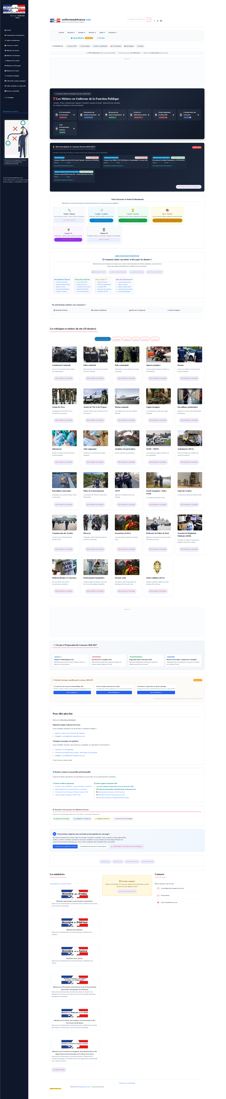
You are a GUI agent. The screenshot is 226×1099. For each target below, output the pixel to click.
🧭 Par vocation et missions (118, 272)
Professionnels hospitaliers (93, 578)
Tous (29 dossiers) (102, 339)
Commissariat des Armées (62, 533)
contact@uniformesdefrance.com (73, 736)
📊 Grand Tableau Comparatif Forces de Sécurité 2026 (115, 786)
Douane (181, 365)
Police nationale (89, 365)
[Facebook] (154, 21)
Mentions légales (8, 182)
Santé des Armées (185, 491)
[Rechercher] (149, 20)
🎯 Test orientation (115, 46)
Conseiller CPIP (102, 287)
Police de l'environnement (93, 491)
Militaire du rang (60, 287)
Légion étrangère (153, 407)
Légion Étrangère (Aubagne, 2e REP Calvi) (68, 795)
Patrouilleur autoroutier (61, 491)
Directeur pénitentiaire (124, 291)
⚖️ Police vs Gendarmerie (100, 46)
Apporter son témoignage (64, 749)
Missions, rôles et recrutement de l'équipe (70, 733)
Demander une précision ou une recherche (94, 846)
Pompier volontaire (61, 291)
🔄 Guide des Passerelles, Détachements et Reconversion (116, 789)
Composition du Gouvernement (60, 884)
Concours (112, 32)
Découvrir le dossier (63, 378)
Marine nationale (122, 407)
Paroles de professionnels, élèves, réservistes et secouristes (76, 752)
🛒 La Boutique (9, 97)
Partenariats (165, 895)
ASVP (117, 491)
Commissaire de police (124, 282)
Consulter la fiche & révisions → (64, 165)
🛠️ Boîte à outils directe (155, 272)
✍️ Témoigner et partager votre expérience (126, 846)
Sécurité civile (120, 578)
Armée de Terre (58, 407)
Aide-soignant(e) (89, 449)
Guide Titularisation (68, 239)
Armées (81, 32)
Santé (102, 32)
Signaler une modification (128, 891)
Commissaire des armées (125, 289)
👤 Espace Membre (81, 38)
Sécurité (71, 32)
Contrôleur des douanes (84, 287)
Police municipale (122, 365)
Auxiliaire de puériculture (125, 449)
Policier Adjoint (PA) (61, 282)
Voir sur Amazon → (72, 692)
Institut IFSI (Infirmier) (82, 289)
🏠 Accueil (8, 30)
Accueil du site (105, 861)
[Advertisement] (127, 72)
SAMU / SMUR (152, 449)
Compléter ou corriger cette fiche (66, 846)
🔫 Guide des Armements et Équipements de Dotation (112, 797)
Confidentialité (18, 182)
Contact (25, 182)
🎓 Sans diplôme (129, 46)
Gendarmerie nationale (61, 365)
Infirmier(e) (57, 449)
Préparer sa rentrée (133, 220)
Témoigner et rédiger (132, 861)
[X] (158, 21)
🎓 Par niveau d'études (98, 272)
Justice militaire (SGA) (155, 578)
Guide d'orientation (147, 861)
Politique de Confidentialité (127, 1083)
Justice (155, 339)
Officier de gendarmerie (104, 284)
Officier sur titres (122, 284)
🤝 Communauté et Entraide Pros (14, 35)
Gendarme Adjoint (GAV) (63, 284)
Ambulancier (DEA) (186, 449)
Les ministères (59, 1070)
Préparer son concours (101, 220)
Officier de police (102, 282)
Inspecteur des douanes (104, 289)
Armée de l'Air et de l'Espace (95, 407)
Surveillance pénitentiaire (188, 407)
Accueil (61, 32)
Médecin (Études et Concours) (64, 578)
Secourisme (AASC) (123, 533)
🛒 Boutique (101, 38)
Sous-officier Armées (83, 291)
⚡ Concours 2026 (71, 46)
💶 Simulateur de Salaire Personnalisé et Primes (110, 795)
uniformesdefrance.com (169, 902)
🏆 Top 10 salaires (85, 46)
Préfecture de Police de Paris (157, 533)
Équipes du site (118, 861)
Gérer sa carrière (104, 239)
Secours (92, 32)
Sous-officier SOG (82, 282)
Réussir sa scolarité (167, 220)
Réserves (87, 533)
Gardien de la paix (82, 284)
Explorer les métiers (69, 220)
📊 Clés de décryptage (136, 272)
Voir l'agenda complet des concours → (188, 186)
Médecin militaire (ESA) (124, 287)
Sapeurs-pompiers (153, 365)
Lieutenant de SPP (103, 291)
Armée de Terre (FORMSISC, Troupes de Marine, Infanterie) (73, 786)
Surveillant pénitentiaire (62, 289)
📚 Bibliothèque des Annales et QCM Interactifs (110, 792)
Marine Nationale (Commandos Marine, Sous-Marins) (71, 789)
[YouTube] (161, 21)
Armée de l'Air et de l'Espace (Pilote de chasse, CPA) (71, 792)
